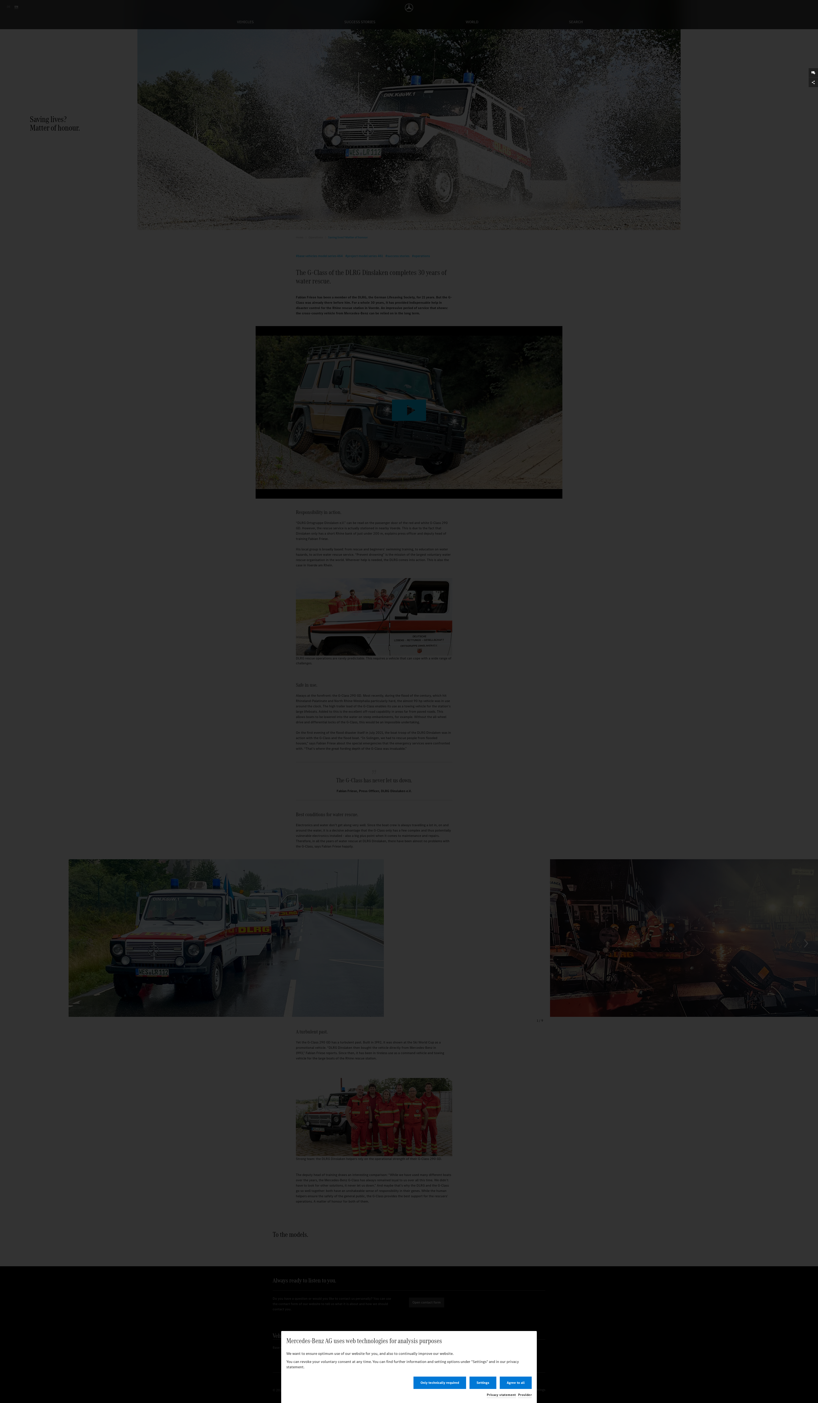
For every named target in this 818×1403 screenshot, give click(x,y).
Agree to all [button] (516, 1382)
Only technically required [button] (440, 1382)
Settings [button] (483, 1382)
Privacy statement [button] (501, 1395)
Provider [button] (525, 1395)
